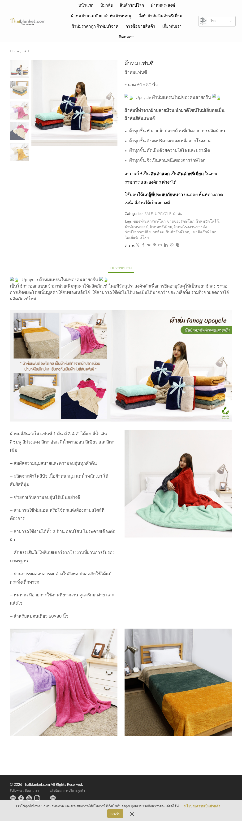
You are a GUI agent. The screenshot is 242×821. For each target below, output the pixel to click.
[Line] (13, 798)
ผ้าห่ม (178, 213)
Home (14, 51)
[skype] (177, 245)
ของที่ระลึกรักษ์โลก (149, 221)
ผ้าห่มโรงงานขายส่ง (190, 226)
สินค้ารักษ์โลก (132, 5)
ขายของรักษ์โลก (180, 221)
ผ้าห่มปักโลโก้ (207, 221)
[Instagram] (37, 798)
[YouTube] (29, 798)
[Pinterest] (154, 245)
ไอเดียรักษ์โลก (137, 237)
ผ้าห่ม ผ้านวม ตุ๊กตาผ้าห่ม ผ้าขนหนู (101, 15)
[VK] (149, 245)
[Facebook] (143, 245)
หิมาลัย (106, 5)
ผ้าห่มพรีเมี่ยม (161, 226)
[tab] (121, 268)
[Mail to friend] (160, 245)
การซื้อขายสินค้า (140, 26)
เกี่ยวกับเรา (172, 26)
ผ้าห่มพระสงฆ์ (163, 5)
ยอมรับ (115, 814)
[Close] (132, 814)
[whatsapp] (172, 245)
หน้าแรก (85, 5)
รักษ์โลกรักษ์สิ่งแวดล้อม (144, 232)
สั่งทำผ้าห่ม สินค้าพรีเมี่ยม (160, 15)
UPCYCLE (163, 213)
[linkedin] (166, 245)
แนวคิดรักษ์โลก (203, 232)
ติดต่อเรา (127, 36)
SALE (26, 51)
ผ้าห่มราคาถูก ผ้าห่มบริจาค (95, 26)
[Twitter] (137, 245)
